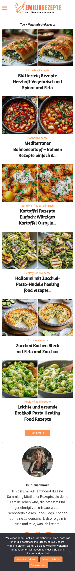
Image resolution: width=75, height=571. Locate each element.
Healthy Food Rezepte (37, 273)
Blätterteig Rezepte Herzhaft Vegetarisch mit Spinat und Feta (37, 81)
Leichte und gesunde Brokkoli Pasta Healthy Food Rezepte (37, 413)
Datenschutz (38, 565)
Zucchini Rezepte (37, 340)
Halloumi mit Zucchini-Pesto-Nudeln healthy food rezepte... (37, 284)
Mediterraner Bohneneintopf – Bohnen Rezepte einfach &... (37, 149)
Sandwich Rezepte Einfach (37, 205)
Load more (37, 432)
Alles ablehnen (51, 559)
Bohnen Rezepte (38, 138)
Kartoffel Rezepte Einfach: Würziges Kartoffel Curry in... (37, 217)
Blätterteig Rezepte (37, 70)
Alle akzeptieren (26, 559)
